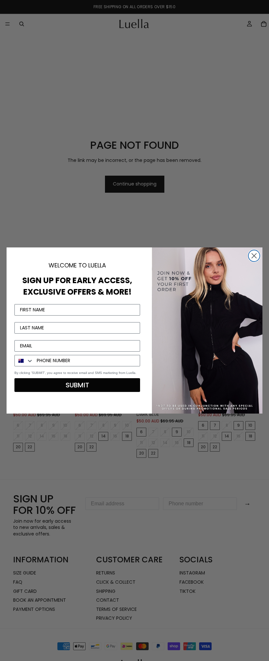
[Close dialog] (254, 256)
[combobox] (24, 360)
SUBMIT (77, 385)
